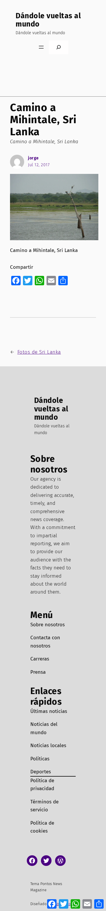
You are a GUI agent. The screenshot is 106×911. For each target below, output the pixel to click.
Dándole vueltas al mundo (48, 20)
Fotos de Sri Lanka (39, 352)
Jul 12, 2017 (38, 164)
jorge (33, 158)
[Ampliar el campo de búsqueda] (58, 47)
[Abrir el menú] (41, 47)
